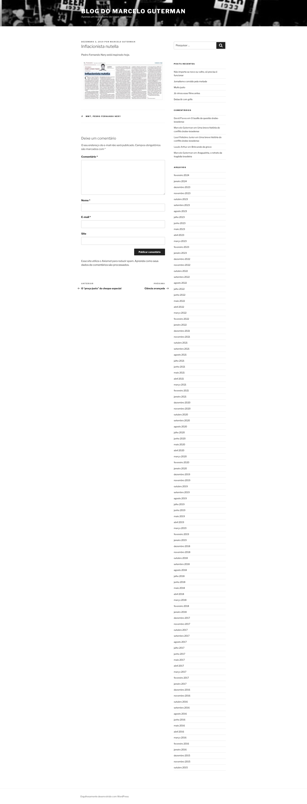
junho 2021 (179, 366)
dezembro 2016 (182, 689)
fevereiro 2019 (181, 534)
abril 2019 (179, 522)
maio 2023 (179, 229)
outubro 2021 (181, 342)
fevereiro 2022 (181, 318)
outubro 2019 (181, 486)
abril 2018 (179, 594)
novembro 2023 (182, 193)
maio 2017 (179, 659)
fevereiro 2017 (181, 677)
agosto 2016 (180, 713)
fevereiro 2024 (181, 175)
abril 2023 (179, 235)
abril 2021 (179, 378)
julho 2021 (179, 360)
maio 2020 (179, 444)
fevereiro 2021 (181, 390)
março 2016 (180, 737)
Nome (85, 200)
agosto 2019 (180, 498)
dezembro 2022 (182, 259)
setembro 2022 (182, 277)
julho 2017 (179, 647)
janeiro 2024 (180, 181)
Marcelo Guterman (122, 42)
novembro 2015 (182, 761)
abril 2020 (179, 450)
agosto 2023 (180, 211)
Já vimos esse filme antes (187, 93)
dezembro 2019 (182, 474)
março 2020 (180, 456)
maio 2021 (179, 372)
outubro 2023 (181, 199)
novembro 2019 (182, 480)
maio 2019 (179, 516)
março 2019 (180, 528)
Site (83, 233)
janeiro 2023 (180, 253)
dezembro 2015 (182, 755)
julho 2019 (179, 504)
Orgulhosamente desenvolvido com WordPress (104, 796)
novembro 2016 (182, 695)
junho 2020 (180, 438)
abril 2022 (179, 306)
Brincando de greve (202, 146)
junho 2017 (179, 653)
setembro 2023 (182, 205)
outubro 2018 (181, 558)
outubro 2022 (181, 271)
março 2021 (180, 384)
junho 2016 (179, 719)
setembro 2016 (182, 707)
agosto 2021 (180, 354)
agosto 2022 (180, 282)
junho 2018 (179, 582)
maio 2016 (179, 725)
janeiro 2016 (180, 749)
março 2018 (180, 600)
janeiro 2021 (180, 396)
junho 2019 (179, 510)
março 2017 (180, 671)
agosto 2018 (180, 570)
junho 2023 (179, 223)
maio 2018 (179, 588)
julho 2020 (179, 432)
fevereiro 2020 (181, 462)
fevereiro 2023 (181, 247)
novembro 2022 (182, 265)
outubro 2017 (181, 629)
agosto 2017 (180, 641)
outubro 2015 (181, 767)
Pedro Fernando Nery (107, 116)
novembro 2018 (182, 552)
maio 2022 (179, 301)
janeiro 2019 (180, 540)
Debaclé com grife (183, 99)
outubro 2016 (181, 701)
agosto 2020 (180, 426)
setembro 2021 (181, 348)
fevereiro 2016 (181, 743)
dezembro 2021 (182, 330)
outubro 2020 (181, 414)
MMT (88, 116)
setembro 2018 (182, 564)
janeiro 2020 (180, 468)
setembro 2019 (182, 492)
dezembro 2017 (182, 617)
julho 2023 (179, 217)
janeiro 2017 (180, 683)
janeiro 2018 (180, 612)
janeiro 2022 (180, 324)
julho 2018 (179, 576)
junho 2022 (179, 294)
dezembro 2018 (182, 546)
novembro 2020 (182, 408)
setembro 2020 (182, 420)
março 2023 (180, 241)
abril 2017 (179, 665)
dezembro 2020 (182, 402)
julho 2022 (179, 289)
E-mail (86, 217)
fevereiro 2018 (181, 606)
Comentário (89, 156)
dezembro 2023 (182, 187)
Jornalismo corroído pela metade (190, 81)
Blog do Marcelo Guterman (133, 11)
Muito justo (179, 87)
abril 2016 (179, 731)
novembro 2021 (182, 336)
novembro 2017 (182, 624)
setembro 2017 (181, 635)
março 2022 (180, 312)
